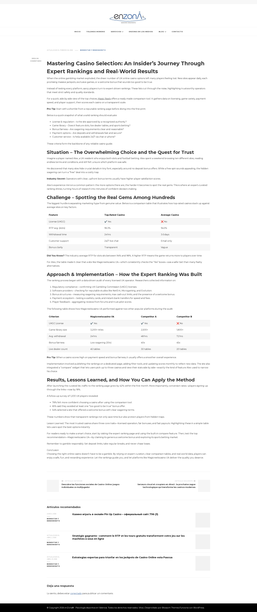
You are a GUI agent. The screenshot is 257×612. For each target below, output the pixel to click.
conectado (76, 593)
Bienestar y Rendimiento (93, 50)
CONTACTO (177, 32)
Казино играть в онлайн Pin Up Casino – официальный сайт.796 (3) (115, 514)
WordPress (198, 608)
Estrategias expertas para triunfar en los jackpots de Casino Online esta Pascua (122, 557)
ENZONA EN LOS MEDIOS (141, 32)
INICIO (77, 32)
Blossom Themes (170, 608)
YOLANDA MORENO (95, 32)
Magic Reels (104, 98)
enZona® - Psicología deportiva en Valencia (86, 608)
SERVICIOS (116, 32)
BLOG (161, 32)
